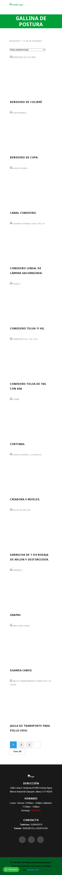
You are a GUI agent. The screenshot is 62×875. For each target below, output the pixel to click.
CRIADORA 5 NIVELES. (25, 499)
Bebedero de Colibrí (26, 102)
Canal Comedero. (23, 213)
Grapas (15, 615)
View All (17, 751)
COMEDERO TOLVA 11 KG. (27, 328)
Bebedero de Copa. (24, 157)
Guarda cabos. (21, 670)
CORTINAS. (17, 444)
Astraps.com (33, 869)
